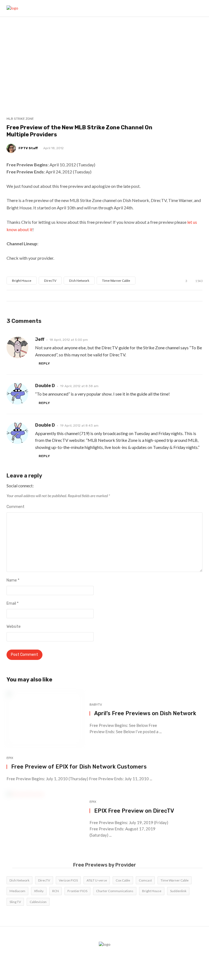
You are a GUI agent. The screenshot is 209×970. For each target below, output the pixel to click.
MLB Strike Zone (20, 119)
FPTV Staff (28, 148)
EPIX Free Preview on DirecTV (134, 810)
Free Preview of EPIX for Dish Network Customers (79, 766)
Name (13, 580)
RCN (55, 891)
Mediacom (17, 891)
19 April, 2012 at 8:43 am (79, 425)
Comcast (145, 880)
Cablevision (38, 902)
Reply (44, 363)
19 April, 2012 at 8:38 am (79, 386)
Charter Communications (114, 891)
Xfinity (39, 891)
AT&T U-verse (97, 880)
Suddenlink (178, 891)
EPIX (10, 758)
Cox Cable (123, 880)
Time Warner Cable (116, 281)
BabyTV (96, 704)
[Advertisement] (104, 57)
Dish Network (79, 281)
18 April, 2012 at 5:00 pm (69, 340)
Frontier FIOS (77, 891)
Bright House (21, 281)
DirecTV (50, 281)
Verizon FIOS (68, 880)
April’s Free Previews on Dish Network (145, 713)
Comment (15, 506)
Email (13, 603)
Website (14, 626)
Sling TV (15, 902)
